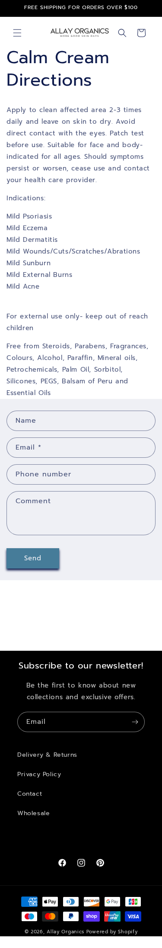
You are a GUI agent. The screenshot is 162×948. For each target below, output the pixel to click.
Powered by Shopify (112, 931)
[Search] (122, 32)
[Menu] (17, 32)
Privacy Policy (39, 774)
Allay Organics (65, 931)
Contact (29, 793)
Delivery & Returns (47, 754)
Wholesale (33, 813)
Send (32, 558)
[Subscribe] (134, 722)
